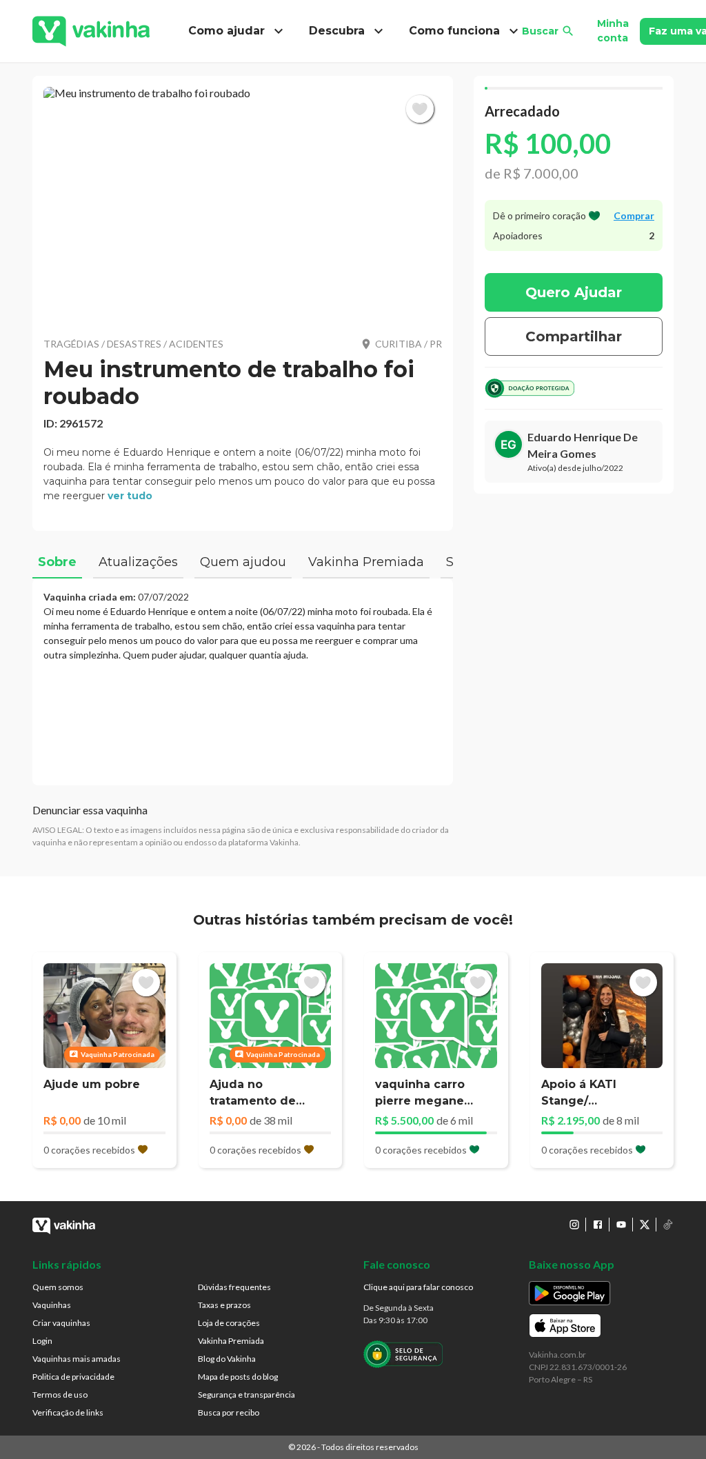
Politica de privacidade (73, 1376)
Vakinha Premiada (231, 1341)
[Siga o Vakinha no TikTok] (668, 1224)
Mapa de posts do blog (238, 1376)
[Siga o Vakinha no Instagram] (574, 1224)
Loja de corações (229, 1323)
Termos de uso (60, 1394)
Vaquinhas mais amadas (76, 1359)
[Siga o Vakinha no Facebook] (597, 1224)
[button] (242, 203)
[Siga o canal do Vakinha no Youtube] (621, 1224)
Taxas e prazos (224, 1305)
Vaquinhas (51, 1305)
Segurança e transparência (246, 1394)
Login (42, 1341)
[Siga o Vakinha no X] (644, 1224)
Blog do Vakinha (227, 1359)
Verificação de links (67, 1412)
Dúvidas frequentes (234, 1287)
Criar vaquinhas (61, 1323)
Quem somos (57, 1287)
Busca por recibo (228, 1412)
